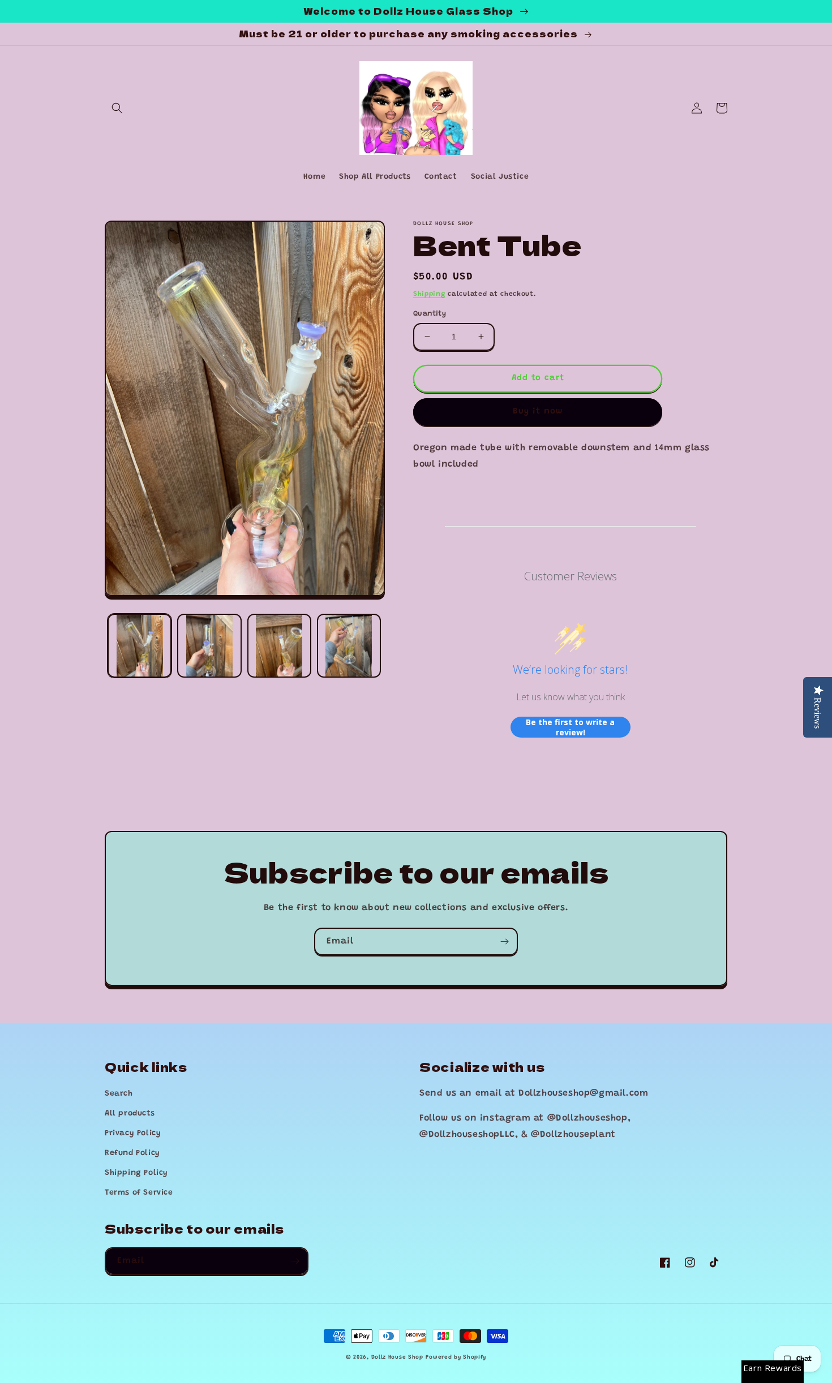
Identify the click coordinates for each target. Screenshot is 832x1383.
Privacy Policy (133, 1134)
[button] (117, 108)
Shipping (429, 294)
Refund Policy (132, 1153)
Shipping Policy (136, 1173)
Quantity (429, 313)
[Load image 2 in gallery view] (209, 646)
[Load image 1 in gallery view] (139, 646)
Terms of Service (139, 1193)
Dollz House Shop (397, 1357)
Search (119, 1094)
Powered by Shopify (456, 1357)
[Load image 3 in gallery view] (279, 646)
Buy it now (538, 411)
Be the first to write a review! (570, 727)
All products (130, 1114)
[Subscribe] (504, 941)
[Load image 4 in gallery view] (349, 646)
